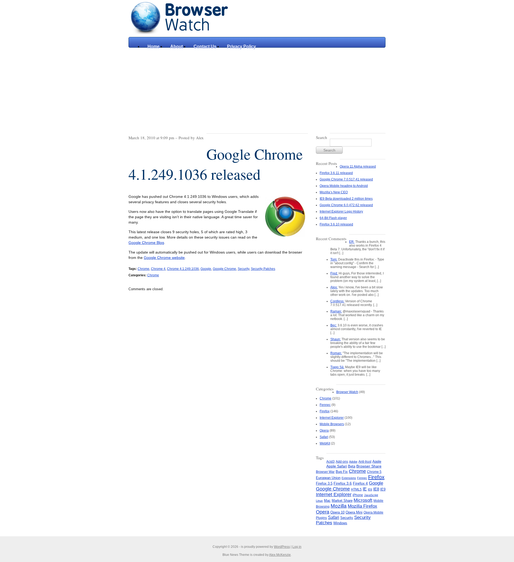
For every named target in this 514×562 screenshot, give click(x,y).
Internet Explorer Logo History (341, 211)
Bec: (333, 325)
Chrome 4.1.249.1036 (183, 269)
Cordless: (337, 301)
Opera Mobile (373, 512)
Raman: (336, 311)
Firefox (325, 411)
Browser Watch (347, 392)
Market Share (342, 501)
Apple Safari (336, 466)
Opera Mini (354, 512)
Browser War (325, 472)
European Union (328, 478)
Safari (324, 437)
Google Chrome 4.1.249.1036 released (215, 164)
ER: (351, 242)
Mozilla (339, 506)
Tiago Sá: (337, 367)
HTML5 (356, 489)
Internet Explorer (332, 418)
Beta (351, 466)
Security (243, 269)
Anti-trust (364, 461)
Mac (327, 501)
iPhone (358, 495)
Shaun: (335, 339)
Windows (340, 523)
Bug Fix (342, 472)
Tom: (333, 259)
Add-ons (342, 461)
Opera (324, 430)
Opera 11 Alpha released (358, 166)
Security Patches (263, 269)
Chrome (143, 269)
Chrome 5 (374, 471)
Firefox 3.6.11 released (336, 173)
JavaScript (371, 495)
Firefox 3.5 (324, 483)
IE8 (376, 489)
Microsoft (363, 500)
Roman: (336, 353)
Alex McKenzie (280, 555)
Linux (319, 500)
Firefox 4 (360, 483)
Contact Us (205, 46)
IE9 (383, 489)
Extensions (349, 478)
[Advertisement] (257, 87)
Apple (376, 461)
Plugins (321, 518)
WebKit (325, 443)
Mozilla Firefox (362, 506)
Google (206, 269)
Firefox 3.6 (343, 483)
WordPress (282, 547)
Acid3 (330, 461)
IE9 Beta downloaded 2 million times (346, 199)
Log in (296, 547)
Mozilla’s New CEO (334, 192)
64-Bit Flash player (333, 218)
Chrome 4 (158, 269)
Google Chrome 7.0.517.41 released (346, 179)
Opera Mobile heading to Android (344, 186)
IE (365, 488)
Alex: (334, 287)
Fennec (325, 405)
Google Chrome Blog (146, 242)
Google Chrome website (164, 257)
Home (154, 46)
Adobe (353, 461)
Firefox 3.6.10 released (336, 224)
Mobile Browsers (332, 424)
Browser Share (368, 466)
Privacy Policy (241, 46)
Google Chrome (224, 269)
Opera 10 (337, 512)
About (176, 46)
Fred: (334, 273)
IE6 (370, 489)
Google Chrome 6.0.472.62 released (346, 205)
